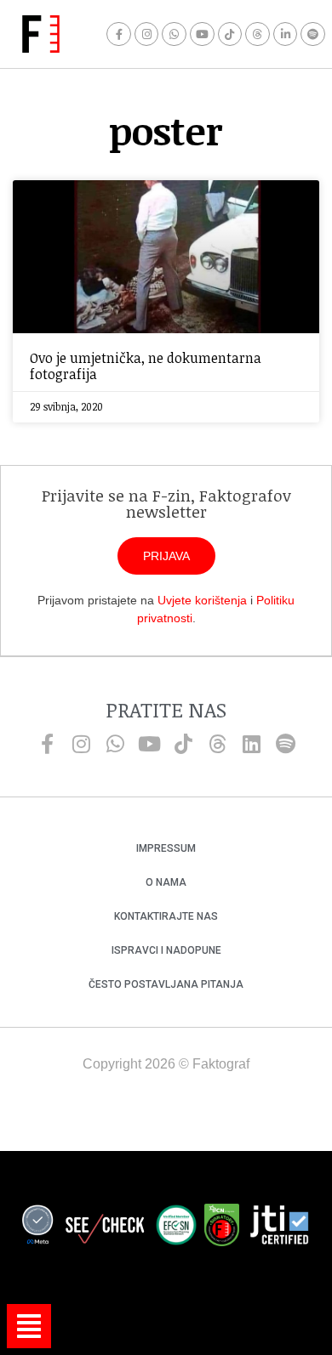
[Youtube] (202, 34)
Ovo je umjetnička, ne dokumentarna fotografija (145, 366)
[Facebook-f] (118, 34)
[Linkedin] (251, 744)
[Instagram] (147, 34)
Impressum (166, 848)
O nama (166, 882)
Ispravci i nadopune (166, 950)
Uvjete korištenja (202, 600)
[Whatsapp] (174, 34)
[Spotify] (313, 34)
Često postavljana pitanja (166, 984)
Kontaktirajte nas (166, 916)
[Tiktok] (230, 34)
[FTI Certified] (279, 1227)
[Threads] (257, 34)
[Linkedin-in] (285, 34)
